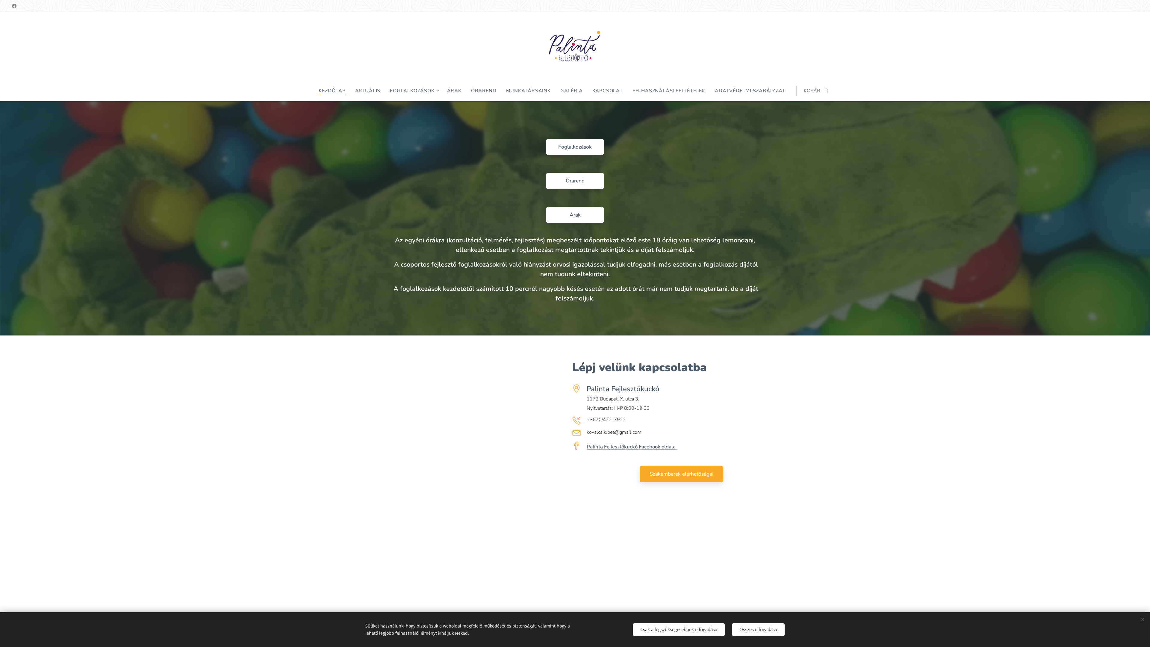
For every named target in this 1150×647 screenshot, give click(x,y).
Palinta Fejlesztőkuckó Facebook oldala (632, 446)
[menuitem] (334, 90)
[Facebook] (14, 6)
